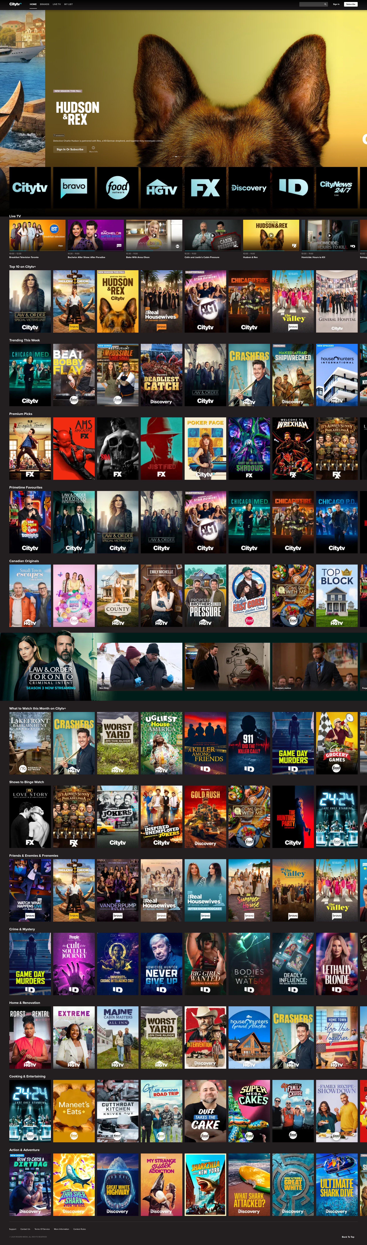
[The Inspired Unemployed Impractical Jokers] (161, 817)
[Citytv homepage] (30, 188)
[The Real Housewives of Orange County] (161, 301)
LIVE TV (57, 4)
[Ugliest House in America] (161, 743)
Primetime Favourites (25, 487)
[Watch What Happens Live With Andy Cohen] (30, 890)
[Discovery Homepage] (249, 188)
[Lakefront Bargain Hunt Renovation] (30, 743)
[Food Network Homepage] (118, 188)
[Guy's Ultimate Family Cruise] (293, 1111)
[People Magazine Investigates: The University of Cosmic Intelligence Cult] (118, 964)
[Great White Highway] (118, 1184)
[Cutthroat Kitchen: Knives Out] (118, 1111)
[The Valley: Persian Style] (293, 890)
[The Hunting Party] (293, 817)
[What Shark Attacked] (249, 1184)
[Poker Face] (205, 448)
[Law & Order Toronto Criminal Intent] (74, 522)
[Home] (15, 4)
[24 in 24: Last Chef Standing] (337, 817)
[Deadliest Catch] (161, 375)
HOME (33, 4)
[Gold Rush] (205, 817)
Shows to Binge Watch (26, 782)
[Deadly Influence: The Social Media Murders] (293, 964)
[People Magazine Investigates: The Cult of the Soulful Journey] (74, 964)
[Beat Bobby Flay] (74, 375)
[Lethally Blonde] (337, 964)
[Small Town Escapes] (30, 596)
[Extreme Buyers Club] (74, 1037)
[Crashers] (249, 375)
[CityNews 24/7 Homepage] (337, 188)
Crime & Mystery (22, 929)
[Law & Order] (205, 375)
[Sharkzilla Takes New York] (205, 1184)
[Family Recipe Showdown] (337, 1111)
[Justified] (161, 448)
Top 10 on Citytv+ (22, 267)
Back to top (348, 1237)
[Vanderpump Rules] (118, 890)
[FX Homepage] (205, 188)
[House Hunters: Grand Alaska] (249, 1037)
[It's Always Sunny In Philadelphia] (337, 448)
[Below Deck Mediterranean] (74, 301)
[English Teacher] (30, 448)
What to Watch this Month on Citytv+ (37, 708)
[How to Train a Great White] (293, 1184)
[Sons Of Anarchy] (118, 448)
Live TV (15, 216)
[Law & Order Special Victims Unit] (30, 301)
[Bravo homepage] (74, 188)
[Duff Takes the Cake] (205, 1111)
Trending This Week (24, 340)
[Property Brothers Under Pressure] (205, 596)
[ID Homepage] (293, 188)
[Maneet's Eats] (74, 1111)
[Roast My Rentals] (30, 1037)
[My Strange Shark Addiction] (161, 1184)
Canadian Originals (24, 561)
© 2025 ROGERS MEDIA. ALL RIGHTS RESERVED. (28, 1237)
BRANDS (44, 4)
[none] (12, 1229)
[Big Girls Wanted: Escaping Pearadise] (205, 964)
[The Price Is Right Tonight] (30, 522)
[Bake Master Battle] (74, 596)
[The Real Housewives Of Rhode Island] (161, 890)
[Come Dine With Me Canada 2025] (293, 596)
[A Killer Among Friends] (205, 743)
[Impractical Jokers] (118, 817)
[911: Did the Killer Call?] (249, 743)
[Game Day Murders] (293, 743)
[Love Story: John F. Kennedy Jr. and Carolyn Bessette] (30, 817)
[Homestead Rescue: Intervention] (205, 1037)
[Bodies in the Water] (249, 964)
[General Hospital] (337, 301)
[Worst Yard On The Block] (118, 743)
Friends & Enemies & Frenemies (33, 856)
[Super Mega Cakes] (249, 1111)
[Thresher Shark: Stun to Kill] (74, 1184)
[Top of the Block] (337, 596)
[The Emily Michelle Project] (161, 596)
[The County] (118, 596)
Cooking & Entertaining (27, 1076)
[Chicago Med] (30, 375)
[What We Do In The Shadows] (249, 448)
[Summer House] (249, 890)
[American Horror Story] (74, 448)
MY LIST (68, 4)
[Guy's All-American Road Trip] (161, 1111)
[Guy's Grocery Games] (337, 743)
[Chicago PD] (337, 522)
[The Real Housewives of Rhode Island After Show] (205, 890)
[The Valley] (293, 301)
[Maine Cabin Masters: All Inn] (118, 1037)
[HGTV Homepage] (161, 188)
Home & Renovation (24, 1003)
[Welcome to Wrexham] (293, 448)
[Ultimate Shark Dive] (337, 1184)
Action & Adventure (24, 1150)
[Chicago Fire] (249, 301)
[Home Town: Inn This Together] (337, 1037)
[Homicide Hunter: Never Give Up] (161, 964)
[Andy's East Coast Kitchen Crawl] (249, 596)
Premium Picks (20, 414)
